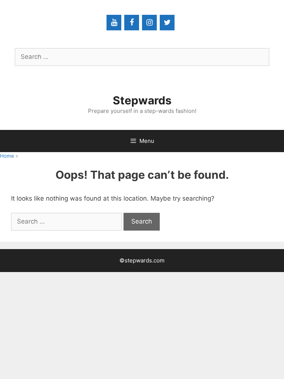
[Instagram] (149, 22)
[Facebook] (131, 22)
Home (7, 156)
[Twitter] (167, 22)
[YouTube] (113, 22)
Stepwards (142, 100)
